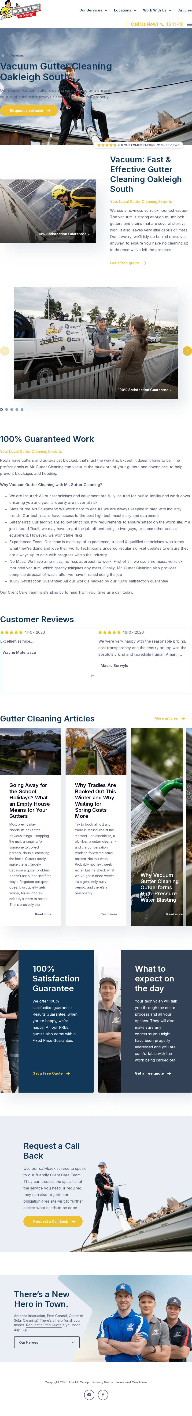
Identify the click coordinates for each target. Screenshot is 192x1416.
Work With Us (154, 10)
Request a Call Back (50, 1221)
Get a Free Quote (48, 1073)
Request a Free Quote (44, 1325)
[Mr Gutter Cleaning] (20, 18)
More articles (166, 718)
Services (17, 55)
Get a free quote (124, 263)
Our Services (90, 10)
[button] (1, 409)
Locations (122, 10)
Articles (185, 10)
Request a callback (26, 110)
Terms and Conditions (131, 1382)
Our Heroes (28, 1342)
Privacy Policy (102, 1382)
